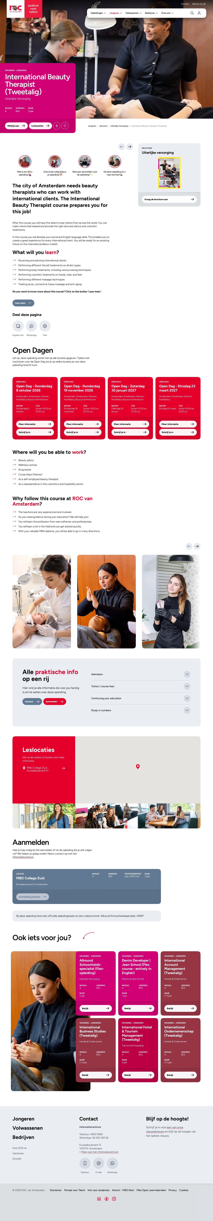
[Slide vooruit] (129, 146)
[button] (138, 767)
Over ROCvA (19, 1148)
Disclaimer (56, 1190)
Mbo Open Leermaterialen (151, 1190)
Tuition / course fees (102, 686)
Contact (185, 4)
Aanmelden (51, 701)
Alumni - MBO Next (123, 1190)
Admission (97, 674)
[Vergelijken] (56, 125)
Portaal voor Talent (74, 1190)
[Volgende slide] (197, 546)
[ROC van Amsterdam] (24, 9)
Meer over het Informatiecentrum (100, 1151)
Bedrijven (23, 1137)
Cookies (183, 1190)
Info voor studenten (99, 1190)
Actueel (16, 1158)
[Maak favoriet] (64, 125)
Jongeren (23, 1119)
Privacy (173, 1190)
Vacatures (18, 1153)
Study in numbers (101, 710)
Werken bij (197, 4)
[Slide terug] (121, 146)
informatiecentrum (23, 857)
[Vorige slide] (189, 546)
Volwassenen (27, 1128)
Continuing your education (106, 698)
